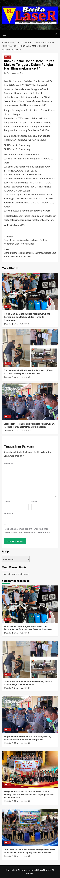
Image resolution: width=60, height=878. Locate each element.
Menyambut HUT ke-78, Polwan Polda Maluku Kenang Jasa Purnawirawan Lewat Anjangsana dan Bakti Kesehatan (29, 794)
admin (8, 324)
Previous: (26, 240)
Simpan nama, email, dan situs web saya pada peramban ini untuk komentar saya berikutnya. (28, 530)
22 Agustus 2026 (20, 431)
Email (34, 501)
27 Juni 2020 (14, 73)
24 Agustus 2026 (20, 324)
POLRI (7, 57)
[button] (4, 33)
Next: (30, 253)
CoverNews (43, 870)
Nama (7, 501)
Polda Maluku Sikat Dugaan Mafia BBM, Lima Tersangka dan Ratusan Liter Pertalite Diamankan (27, 317)
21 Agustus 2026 (20, 801)
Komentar (9, 463)
